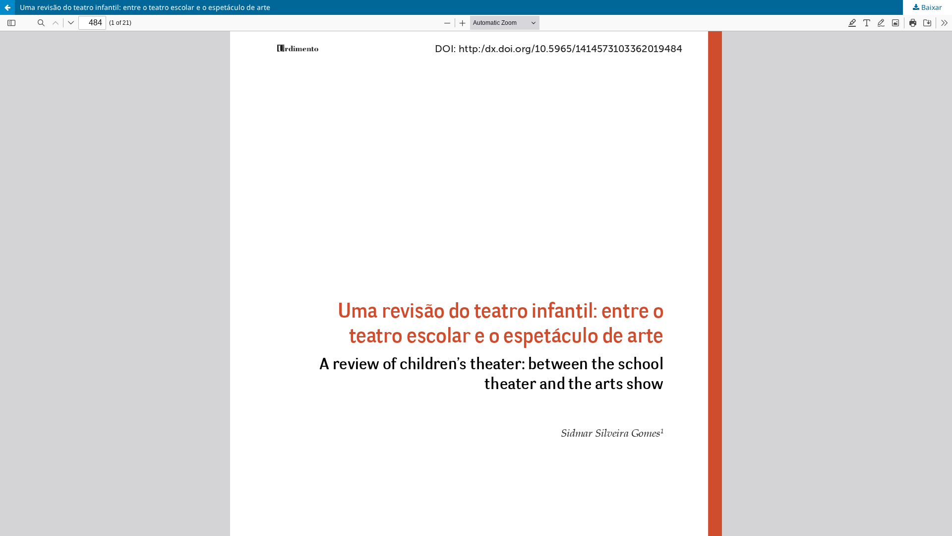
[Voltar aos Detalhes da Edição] (7, 7)
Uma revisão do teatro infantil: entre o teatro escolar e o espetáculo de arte (145, 7)
